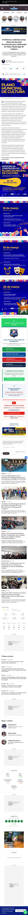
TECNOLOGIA (6, 12)
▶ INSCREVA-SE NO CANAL (14, 413)
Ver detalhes (14, 823)
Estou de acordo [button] (20, 910)
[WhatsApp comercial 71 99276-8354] (20, 431)
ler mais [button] (4, 912)
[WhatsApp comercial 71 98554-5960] (20, 432)
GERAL (12, 12)
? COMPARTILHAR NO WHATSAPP (14, 379)
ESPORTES (19, 12)
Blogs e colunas (6, 721)
